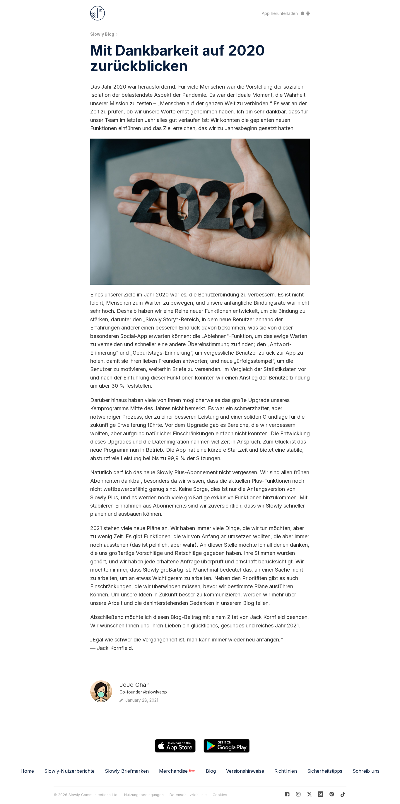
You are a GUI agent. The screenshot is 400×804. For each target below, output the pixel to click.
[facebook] (287, 794)
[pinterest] (320, 794)
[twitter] (309, 794)
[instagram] (298, 794)
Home (27, 771)
